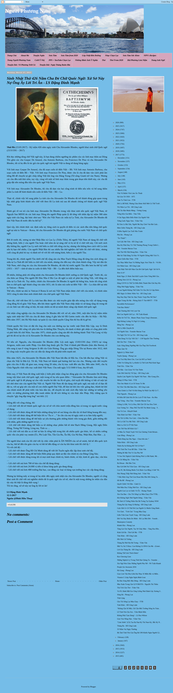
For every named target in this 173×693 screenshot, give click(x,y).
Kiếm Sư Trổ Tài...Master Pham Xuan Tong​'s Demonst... (137, 318)
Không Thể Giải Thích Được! (128, 553)
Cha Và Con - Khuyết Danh (127, 411)
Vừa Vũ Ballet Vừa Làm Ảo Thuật (129, 193)
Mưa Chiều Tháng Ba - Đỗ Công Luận (131, 228)
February (121, 637)
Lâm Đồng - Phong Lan (125, 435)
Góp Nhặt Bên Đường (91, 55)
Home (57, 581)
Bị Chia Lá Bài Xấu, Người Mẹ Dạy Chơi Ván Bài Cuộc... (138, 224)
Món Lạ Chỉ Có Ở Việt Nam (127, 425)
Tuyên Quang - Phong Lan (126, 356)
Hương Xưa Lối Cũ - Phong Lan (129, 280)
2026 (118, 122)
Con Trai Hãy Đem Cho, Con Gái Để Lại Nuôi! (134, 359)
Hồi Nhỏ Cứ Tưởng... (125, 539)
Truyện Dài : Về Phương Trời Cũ (21, 65)
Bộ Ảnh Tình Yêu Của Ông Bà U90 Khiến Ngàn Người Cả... (139, 633)
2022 (118, 137)
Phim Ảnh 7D (122, 349)
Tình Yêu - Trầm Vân (125, 366)
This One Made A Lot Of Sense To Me (131, 384)
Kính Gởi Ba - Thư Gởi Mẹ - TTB (129, 532)
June (119, 179)
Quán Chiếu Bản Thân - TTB (127, 259)
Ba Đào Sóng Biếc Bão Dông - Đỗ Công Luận (133, 581)
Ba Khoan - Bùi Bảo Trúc (126, 463)
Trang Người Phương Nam (18, 60)
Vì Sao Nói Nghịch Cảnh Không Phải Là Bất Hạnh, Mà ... (138, 456)
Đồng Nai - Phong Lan (125, 325)
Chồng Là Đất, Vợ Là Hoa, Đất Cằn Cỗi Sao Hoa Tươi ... (138, 404)
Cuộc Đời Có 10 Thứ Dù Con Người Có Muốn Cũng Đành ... (139, 508)
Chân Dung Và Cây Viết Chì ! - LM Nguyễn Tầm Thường (138, 339)
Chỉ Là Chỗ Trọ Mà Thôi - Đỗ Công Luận (132, 422)
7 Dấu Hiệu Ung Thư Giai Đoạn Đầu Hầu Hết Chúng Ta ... (138, 477)
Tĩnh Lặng (121, 598)
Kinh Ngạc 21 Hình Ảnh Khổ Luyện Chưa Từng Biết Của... (138, 276)
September (122, 169)
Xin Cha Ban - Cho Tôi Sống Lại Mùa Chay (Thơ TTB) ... (138, 494)
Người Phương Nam (28, 11)
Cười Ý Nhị (39, 60)
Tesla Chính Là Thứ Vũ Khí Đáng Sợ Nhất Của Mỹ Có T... (138, 391)
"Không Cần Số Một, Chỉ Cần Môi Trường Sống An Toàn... (138, 608)
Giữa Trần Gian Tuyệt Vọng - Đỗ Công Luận (133, 515)
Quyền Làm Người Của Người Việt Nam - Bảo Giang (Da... (138, 377)
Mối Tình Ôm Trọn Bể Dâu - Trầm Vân (131, 449)
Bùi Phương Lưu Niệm (137, 60)
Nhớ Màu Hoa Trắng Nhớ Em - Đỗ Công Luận (134, 487)
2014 (118, 652)
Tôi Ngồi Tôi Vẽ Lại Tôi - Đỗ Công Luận (132, 335)
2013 (118, 656)
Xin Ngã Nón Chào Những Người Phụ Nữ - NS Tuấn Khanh (139, 563)
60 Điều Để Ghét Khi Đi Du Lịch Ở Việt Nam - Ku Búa (137, 397)
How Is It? (121, 273)
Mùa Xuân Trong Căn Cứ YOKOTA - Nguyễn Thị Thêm (137, 584)
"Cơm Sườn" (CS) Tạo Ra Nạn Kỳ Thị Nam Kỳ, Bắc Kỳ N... (139, 622)
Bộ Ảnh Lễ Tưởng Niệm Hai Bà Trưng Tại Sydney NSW (138, 501)
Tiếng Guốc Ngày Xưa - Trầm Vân (129, 221)
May (119, 183)
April (120, 187)
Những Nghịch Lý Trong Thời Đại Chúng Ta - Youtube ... (138, 560)
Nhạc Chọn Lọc (112, 55)
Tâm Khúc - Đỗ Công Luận (127, 536)
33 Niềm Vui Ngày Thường (127, 629)
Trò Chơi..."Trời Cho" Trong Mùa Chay (131, 512)
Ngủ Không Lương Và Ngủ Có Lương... (131, 321)
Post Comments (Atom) (25, 585)
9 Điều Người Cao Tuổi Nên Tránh (129, 231)
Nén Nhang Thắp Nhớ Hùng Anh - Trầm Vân (133, 474)
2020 (118, 144)
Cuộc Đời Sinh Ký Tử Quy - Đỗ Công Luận (133, 373)
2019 (118, 148)
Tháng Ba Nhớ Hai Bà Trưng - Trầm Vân (132, 543)
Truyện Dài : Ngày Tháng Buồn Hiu (55, 65)
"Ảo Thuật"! (121, 238)
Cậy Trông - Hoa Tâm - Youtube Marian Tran (133, 401)
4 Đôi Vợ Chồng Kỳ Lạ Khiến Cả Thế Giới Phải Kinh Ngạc (138, 363)
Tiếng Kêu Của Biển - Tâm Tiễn (129, 214)
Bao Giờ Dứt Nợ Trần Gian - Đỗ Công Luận (133, 467)
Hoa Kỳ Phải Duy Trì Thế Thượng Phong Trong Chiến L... (138, 245)
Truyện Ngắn (38, 55)
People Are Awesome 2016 (126, 567)
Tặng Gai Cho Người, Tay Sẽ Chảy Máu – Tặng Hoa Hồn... (138, 529)
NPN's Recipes (150, 55)
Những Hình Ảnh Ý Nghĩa (86, 60)
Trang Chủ (11, 55)
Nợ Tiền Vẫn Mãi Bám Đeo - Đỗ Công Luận (133, 387)
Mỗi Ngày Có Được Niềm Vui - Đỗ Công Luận (134, 294)
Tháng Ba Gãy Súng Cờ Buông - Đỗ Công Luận (134, 505)
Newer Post (11, 581)
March (120, 190)
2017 (118, 155)
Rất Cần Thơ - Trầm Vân (126, 342)
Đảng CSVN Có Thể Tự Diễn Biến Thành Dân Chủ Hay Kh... (139, 283)
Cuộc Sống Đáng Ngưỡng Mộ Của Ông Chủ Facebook (136, 345)
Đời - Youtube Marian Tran (127, 249)
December (121, 158)
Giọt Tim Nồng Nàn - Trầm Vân (129, 619)
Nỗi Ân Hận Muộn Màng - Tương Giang (131, 210)
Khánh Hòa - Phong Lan (126, 525)
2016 (118, 645)
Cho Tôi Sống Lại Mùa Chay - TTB (130, 602)
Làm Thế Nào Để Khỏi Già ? (127, 429)
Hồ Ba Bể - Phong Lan (125, 480)
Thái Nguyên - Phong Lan (126, 394)
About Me (25, 55)
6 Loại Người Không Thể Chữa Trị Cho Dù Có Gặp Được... (139, 290)
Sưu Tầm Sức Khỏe (131, 55)
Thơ (103, 60)
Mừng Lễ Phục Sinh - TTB (127, 380)
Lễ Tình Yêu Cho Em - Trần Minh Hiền (131, 612)
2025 (118, 126)
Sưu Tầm (53, 55)
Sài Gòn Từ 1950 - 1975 (126, 197)
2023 (118, 133)
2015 (118, 649)
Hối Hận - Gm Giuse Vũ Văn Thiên (130, 370)
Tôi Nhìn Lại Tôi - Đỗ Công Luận (129, 207)
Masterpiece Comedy (124, 522)
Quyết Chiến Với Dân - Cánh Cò (129, 484)
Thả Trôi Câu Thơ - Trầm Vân (128, 588)
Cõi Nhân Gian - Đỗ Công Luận (128, 266)
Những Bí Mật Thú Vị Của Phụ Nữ (130, 453)
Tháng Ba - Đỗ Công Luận (126, 626)
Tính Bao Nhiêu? (123, 307)
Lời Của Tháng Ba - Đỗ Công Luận (130, 550)
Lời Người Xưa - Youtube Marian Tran (131, 332)
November (122, 161)
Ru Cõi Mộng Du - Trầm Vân (128, 460)
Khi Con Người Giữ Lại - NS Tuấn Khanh (132, 314)
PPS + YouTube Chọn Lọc (60, 60)
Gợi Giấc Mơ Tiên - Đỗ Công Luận (130, 242)
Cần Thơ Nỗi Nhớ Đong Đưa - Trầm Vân (132, 252)
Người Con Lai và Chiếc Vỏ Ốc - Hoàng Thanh (134, 491)
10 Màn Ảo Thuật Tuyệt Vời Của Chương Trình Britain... (138, 432)
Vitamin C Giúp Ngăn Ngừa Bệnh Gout (131, 577)
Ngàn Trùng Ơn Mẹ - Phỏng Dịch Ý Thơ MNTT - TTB (137, 300)
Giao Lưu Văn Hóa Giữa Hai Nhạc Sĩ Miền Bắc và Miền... (138, 574)
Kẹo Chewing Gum (124, 557)
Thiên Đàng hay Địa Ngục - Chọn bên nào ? (133, 439)
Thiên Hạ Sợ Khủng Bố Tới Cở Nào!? (131, 446)
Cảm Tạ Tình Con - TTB (126, 200)
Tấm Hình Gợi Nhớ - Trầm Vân (128, 415)
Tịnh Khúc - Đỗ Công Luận (127, 605)
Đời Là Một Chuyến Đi (125, 328)
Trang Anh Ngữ (158, 60)
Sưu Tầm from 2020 (69, 55)
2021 (118, 140)
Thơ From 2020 (116, 60)
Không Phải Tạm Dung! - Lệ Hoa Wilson (132, 615)
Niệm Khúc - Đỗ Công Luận (127, 442)
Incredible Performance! (126, 304)
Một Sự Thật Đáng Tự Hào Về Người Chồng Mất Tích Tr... (138, 255)
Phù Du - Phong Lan (124, 235)
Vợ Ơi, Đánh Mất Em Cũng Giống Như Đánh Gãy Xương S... (139, 591)
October (121, 165)
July (119, 176)
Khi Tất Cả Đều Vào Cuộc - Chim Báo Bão (132, 418)
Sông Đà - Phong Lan (125, 595)
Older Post (103, 581)
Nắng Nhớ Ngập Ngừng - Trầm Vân (130, 287)
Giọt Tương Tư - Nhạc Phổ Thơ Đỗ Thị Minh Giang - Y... (138, 408)
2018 (118, 151)
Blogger (93, 687)
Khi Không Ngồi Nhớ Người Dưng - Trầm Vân (134, 498)
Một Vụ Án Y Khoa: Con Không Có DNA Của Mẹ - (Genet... (139, 546)
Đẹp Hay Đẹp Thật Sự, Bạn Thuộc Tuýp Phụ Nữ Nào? (137, 297)
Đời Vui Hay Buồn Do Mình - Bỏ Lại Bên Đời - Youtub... (138, 519)
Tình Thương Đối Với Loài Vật (128, 311)
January (121, 641)
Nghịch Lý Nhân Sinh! (125, 352)
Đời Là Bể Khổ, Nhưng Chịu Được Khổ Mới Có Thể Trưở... (139, 204)
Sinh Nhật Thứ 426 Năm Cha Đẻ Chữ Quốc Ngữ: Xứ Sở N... (139, 269)
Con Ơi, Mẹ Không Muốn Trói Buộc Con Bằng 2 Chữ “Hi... (139, 470)
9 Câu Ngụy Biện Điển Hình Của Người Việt (133, 217)
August (120, 172)
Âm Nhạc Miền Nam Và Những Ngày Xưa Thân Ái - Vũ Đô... (139, 262)
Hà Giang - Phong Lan (125, 570)
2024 (118, 130)
